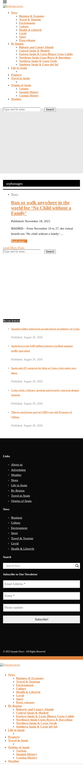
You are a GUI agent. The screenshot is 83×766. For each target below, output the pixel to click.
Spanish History (29, 92)
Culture (24, 26)
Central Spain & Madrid (34, 50)
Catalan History (29, 95)
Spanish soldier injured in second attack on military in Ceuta (45, 328)
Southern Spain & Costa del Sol (38, 64)
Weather (16, 99)
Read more (18, 241)
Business (16, 517)
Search (50, 109)
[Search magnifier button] (77, 566)
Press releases (27, 40)
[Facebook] (4, 116)
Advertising (18, 469)
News (14, 12)
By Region (17, 43)
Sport (22, 36)
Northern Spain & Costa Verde (38, 61)
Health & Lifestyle (30, 30)
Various (23, 88)
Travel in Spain (20, 78)
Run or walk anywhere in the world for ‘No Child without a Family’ (41, 208)
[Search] (4, 105)
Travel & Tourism (30, 19)
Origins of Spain (21, 85)
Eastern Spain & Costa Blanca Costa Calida (46, 54)
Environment (27, 23)
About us (17, 464)
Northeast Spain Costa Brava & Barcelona (45, 57)
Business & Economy (32, 16)
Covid (22, 33)
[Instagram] (10, 116)
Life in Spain (19, 68)
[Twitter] (7, 116)
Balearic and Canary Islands (36, 47)
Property (16, 74)
